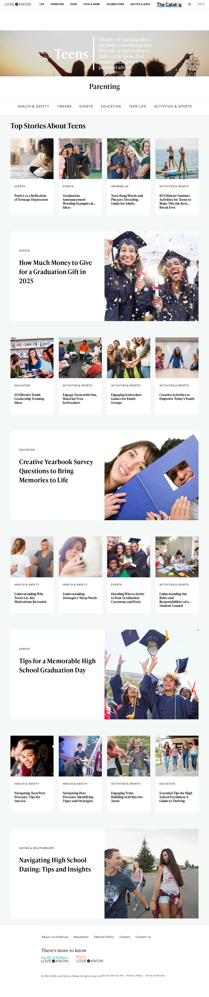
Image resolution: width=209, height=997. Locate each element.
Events (86, 106)
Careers (124, 937)
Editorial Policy (104, 937)
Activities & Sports (173, 106)
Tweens (64, 106)
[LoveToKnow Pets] (90, 958)
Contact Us (143, 937)
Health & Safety (33, 106)
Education (111, 106)
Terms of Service (155, 975)
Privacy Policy (134, 975)
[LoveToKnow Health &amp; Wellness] (54, 958)
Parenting (104, 86)
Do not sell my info (113, 975)
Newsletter (81, 937)
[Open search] (190, 4)
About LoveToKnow (54, 937)
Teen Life (137, 106)
